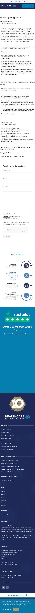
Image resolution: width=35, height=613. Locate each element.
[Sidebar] (2, 186)
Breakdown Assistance (7, 480)
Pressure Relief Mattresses (9, 446)
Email (5, 178)
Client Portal (28, 6)
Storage (3, 500)
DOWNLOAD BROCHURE (16, 595)
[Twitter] (16, 1)
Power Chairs (5, 432)
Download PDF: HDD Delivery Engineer (12, 156)
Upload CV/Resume (9, 214)
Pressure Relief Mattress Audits (10, 472)
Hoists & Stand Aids (6, 444)
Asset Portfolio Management (9, 463)
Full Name (6, 171)
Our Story (4, 494)
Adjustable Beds (6, 438)
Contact (3, 505)
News (3, 503)
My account (4, 514)
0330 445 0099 (8, 562)
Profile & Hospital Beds (7, 441)
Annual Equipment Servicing (9, 460)
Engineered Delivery (7, 449)
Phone (5, 186)
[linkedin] (19, 1)
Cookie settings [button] (7, 609)
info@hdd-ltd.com (11, 564)
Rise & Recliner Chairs (7, 435)
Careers (3, 497)
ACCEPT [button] (16, 609)
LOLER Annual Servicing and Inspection (12, 469)
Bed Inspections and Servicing (10, 466)
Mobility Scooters (6, 429)
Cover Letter (7, 194)
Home (3, 491)
